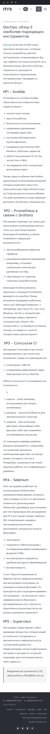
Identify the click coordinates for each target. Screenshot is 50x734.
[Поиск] (39, 9)
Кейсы (39, 709)
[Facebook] (18, 728)
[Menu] (45, 9)
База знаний (42, 714)
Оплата (32, 714)
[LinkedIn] (27, 728)
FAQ (45, 709)
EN (31, 9)
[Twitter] (23, 728)
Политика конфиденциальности (35, 718)
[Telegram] (32, 728)
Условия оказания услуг (37, 722)
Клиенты (10, 709)
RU (25, 9)
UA (20, 9)
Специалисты (20, 709)
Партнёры (31, 709)
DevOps (7, 44)
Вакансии (23, 714)
